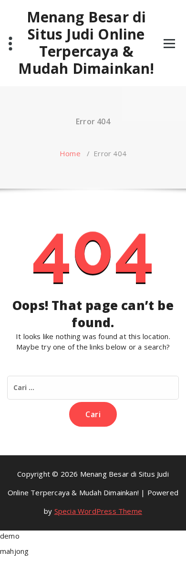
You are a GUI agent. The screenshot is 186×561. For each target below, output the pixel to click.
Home (70, 153)
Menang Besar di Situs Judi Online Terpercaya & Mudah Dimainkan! (86, 43)
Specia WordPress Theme (98, 511)
